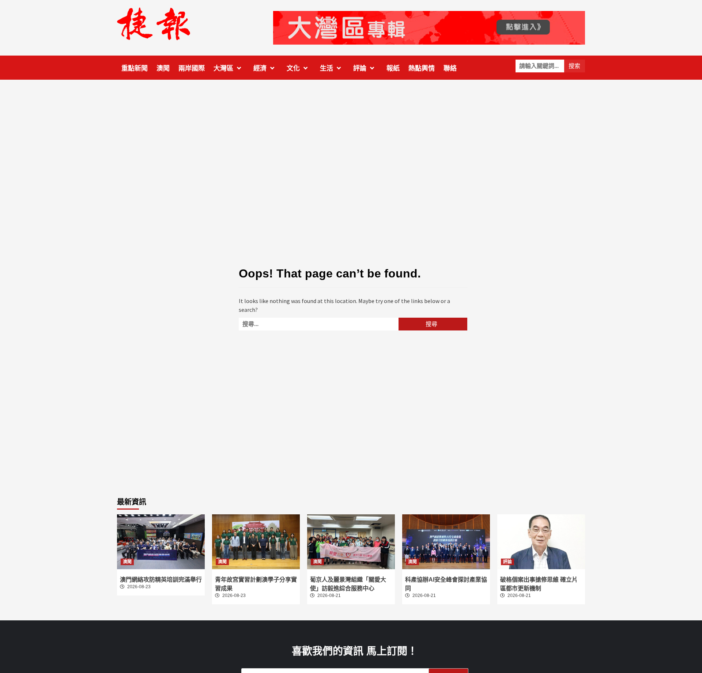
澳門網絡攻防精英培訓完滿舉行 (161, 579)
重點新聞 (134, 68)
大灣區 (223, 68)
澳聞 (163, 68)
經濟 (260, 68)
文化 (293, 68)
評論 (359, 68)
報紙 (393, 68)
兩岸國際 (191, 68)
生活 (326, 68)
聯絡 (450, 68)
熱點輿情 (421, 68)
